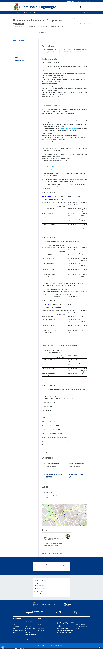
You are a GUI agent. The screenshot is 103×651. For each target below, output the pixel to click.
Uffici (14, 624)
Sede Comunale (49, 492)
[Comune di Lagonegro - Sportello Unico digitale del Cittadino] (16, 7)
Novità (18, 16)
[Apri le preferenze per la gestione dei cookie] (2, 647)
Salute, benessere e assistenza (30, 639)
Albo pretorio (40, 630)
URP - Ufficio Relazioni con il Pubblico (64, 632)
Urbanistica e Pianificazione (30, 628)
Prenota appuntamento (80, 621)
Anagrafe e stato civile (29, 621)
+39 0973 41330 (60, 626)
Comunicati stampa (42, 623)
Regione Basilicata (70, 1)
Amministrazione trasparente (48, 630)
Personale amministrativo (18, 630)
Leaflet (80, 525)
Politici (14, 628)
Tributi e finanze (28, 636)
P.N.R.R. (77, 628)
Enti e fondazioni (16, 626)
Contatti (59, 619)
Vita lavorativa (27, 625)
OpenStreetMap (84, 525)
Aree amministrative (17, 621)
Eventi (39, 624)
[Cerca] (88, 6)
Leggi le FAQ (78, 622)
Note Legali (47, 645)
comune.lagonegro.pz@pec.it (62, 628)
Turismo (26, 630)
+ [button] (43, 505)
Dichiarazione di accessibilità (81, 626)
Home (14, 16)
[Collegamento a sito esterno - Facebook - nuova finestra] (80, 7)
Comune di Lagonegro (38, 7)
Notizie (22, 16)
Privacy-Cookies (41, 645)
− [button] (43, 507)
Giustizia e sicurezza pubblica (30, 634)
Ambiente (26, 638)
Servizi (26, 619)
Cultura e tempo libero (29, 623)
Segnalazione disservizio (80, 624)
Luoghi (14, 632)
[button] (83, 1)
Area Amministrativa (48, 535)
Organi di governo (16, 623)
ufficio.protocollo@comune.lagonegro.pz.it (65, 630)
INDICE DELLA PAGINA (18, 40)
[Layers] (85, 506)
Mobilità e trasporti (28, 632)
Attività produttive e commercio (31, 626)
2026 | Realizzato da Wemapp (19, 648)
